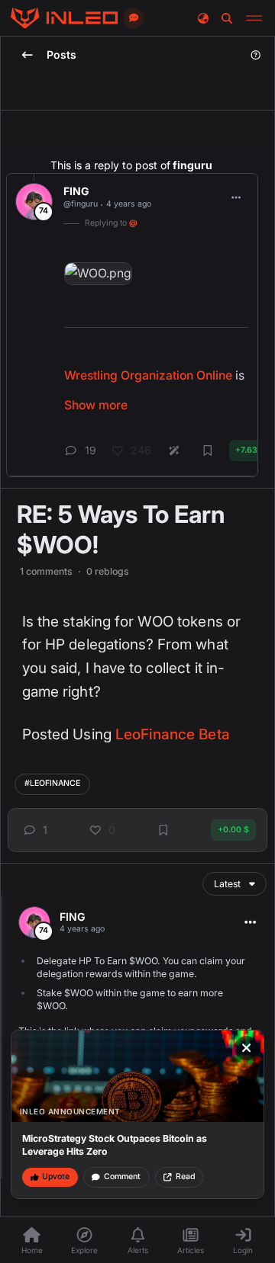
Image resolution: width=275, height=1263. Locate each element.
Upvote (56, 1176)
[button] (33, 830)
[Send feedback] (133, 18)
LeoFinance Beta (172, 734)
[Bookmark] (163, 830)
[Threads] (64, 18)
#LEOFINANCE (52, 783)
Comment (122, 1176)
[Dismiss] (247, 1048)
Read (185, 1176)
